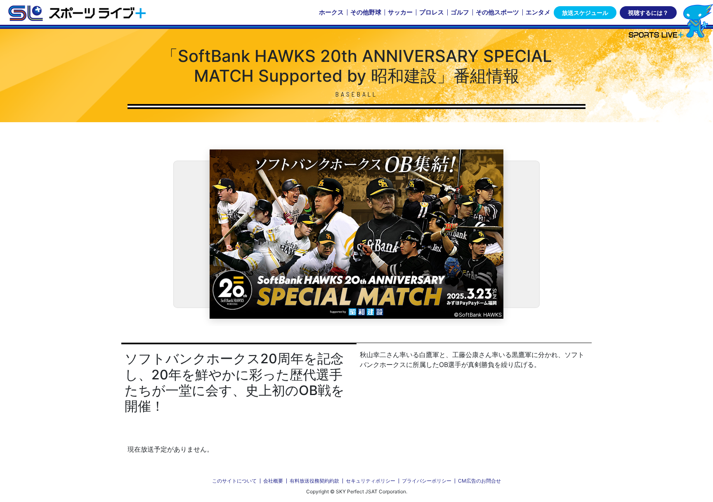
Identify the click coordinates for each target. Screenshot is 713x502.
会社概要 (273, 481)
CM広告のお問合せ (479, 481)
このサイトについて (234, 481)
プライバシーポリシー (426, 481)
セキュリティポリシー (370, 481)
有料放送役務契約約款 (314, 481)
